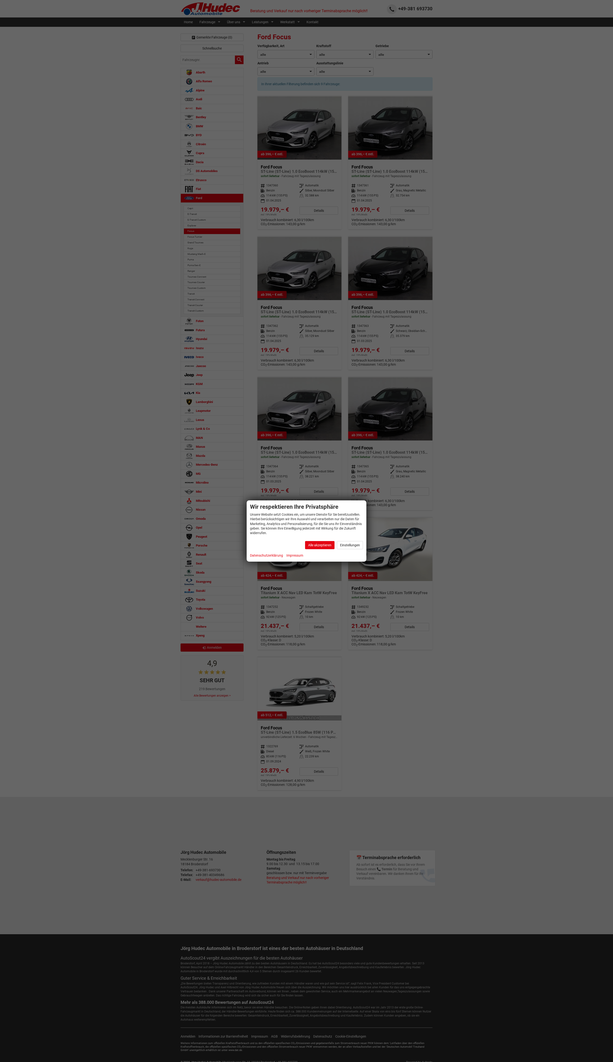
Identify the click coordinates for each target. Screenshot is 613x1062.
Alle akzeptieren (319, 545)
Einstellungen (350, 545)
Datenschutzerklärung (266, 555)
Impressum (294, 555)
